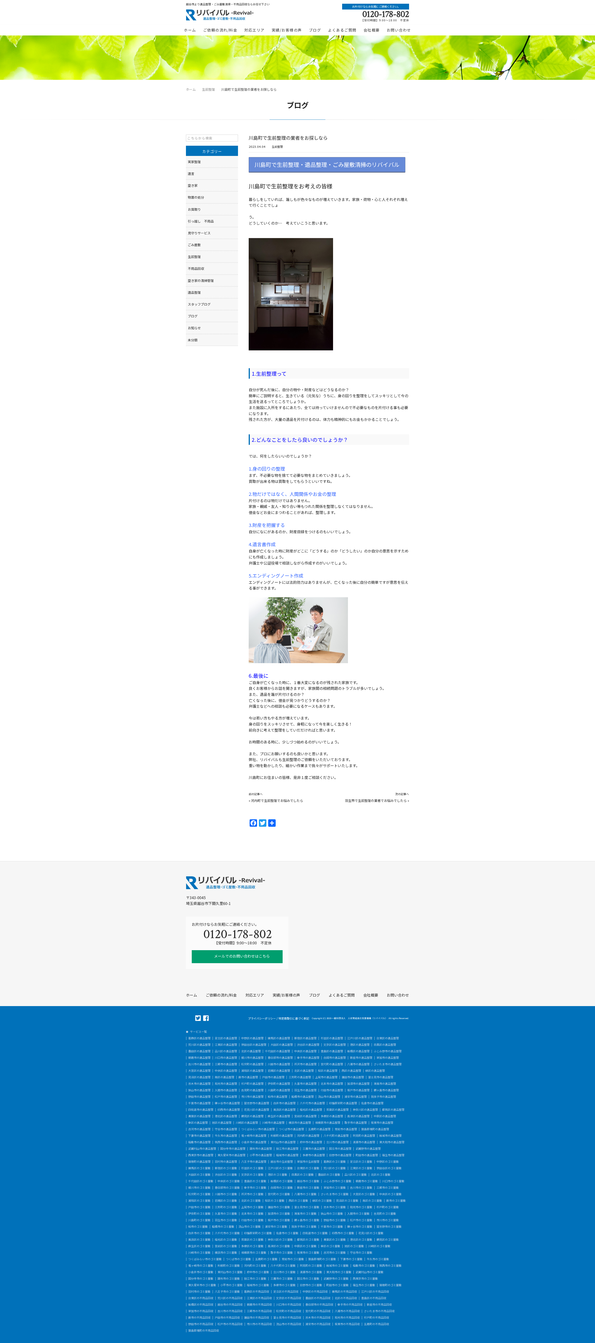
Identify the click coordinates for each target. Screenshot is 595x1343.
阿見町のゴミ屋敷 (311, 1265)
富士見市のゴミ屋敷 (306, 1207)
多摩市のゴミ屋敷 (284, 1285)
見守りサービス (199, 233)
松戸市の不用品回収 (230, 1324)
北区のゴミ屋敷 (380, 1174)
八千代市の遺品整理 (312, 1103)
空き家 (193, 185)
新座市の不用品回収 (379, 1304)
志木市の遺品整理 (199, 1083)
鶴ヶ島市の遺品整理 (386, 1090)
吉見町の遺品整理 (252, 1090)
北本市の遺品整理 (332, 1083)
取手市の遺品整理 (355, 1122)
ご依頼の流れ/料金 (220, 30)
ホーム (190, 30)
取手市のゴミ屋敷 (282, 1252)
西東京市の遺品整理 (200, 1155)
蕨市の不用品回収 (199, 1317)
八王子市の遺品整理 (253, 1161)
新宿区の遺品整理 (305, 1038)
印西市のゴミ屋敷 (343, 1233)
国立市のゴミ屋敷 (308, 1278)
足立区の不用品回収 (285, 1291)
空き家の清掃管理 (201, 280)
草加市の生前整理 (308, 1161)
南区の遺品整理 (224, 1077)
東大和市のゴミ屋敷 (338, 1272)
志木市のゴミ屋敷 (335, 1207)
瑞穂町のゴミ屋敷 (390, 1285)
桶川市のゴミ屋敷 (199, 1187)
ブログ (315, 30)
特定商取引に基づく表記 (293, 1018)
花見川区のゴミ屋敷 (370, 1233)
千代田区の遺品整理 (277, 1051)
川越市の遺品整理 (279, 1064)
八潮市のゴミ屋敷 (305, 1194)
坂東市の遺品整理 (382, 1122)
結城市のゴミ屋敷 (337, 1265)
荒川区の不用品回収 (230, 1298)
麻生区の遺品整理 (279, 1116)
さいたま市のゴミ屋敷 (335, 1194)
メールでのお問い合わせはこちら (241, 956)
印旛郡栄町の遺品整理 (343, 1103)
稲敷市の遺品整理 (199, 1142)
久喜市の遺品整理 (305, 1083)
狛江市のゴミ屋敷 (255, 1278)
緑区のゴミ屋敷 (322, 1200)
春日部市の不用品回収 (319, 1304)
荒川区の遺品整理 (199, 1044)
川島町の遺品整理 (279, 1090)
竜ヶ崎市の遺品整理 (253, 1135)
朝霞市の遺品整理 (199, 1057)
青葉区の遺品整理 (199, 1116)
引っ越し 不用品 (201, 221)
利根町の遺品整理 (282, 1135)
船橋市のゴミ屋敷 (223, 1226)
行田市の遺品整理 (332, 1090)
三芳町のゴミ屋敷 (226, 1207)
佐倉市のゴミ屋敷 (287, 1233)
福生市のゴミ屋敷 (364, 1285)
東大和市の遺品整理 (391, 1142)
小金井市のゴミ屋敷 (200, 1272)
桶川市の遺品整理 (252, 1057)
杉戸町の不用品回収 (376, 1317)
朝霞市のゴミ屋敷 (367, 1181)
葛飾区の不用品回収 (256, 1291)
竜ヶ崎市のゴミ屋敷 (200, 1265)
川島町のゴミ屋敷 (199, 1220)
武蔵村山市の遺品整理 (202, 1148)
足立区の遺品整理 (226, 1038)
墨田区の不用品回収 (318, 1298)
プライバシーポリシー (262, 1018)
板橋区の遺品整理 (358, 1051)
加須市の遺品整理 (358, 1083)
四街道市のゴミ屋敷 (315, 1233)
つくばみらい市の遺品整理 (258, 1129)
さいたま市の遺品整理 (388, 1064)
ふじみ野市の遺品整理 (388, 1051)
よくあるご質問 (342, 30)
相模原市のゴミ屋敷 (253, 1252)
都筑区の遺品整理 (393, 1109)
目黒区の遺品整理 (385, 1044)
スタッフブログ (199, 304)
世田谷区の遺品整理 (253, 1044)
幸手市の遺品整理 (308, 1057)
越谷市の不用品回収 (230, 1304)
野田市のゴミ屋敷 (335, 1220)
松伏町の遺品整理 (252, 1064)
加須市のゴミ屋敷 (279, 1213)
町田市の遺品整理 (367, 1155)
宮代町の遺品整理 (332, 1064)
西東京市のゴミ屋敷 (365, 1278)
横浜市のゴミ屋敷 (226, 1252)
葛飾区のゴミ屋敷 (335, 1161)
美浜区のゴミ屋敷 (199, 1239)
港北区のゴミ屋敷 (361, 1239)
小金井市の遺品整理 (253, 1142)
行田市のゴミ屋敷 (252, 1220)
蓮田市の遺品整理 (353, 1077)
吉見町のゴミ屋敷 (385, 1213)
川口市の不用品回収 (288, 1304)
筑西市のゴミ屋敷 (390, 1265)
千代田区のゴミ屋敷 (200, 1181)
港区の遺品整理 (360, 1044)
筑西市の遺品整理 (226, 1142)
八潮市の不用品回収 (347, 1311)
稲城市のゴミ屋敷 (258, 1285)
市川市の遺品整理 (252, 1096)
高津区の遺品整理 (358, 1116)
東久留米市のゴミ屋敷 (202, 1285)
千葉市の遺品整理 (199, 1103)
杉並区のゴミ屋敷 (252, 1168)
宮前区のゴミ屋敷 (226, 1246)
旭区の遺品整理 (221, 1122)
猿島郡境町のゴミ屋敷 (322, 1259)
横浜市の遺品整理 (300, 1122)
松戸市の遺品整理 (226, 1096)
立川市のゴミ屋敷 (284, 1272)
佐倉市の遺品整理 (372, 1103)
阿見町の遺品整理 (364, 1135)
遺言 (191, 173)
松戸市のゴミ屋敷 (361, 1220)
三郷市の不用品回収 (259, 1311)
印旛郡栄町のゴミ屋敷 (258, 1233)
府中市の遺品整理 (311, 1142)
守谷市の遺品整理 (226, 1129)
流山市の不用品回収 (288, 1324)
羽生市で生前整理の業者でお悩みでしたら (376, 800)
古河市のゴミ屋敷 (335, 1252)
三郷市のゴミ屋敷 (388, 1187)
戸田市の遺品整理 (273, 1077)
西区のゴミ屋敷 (298, 1200)
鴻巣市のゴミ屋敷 (305, 1213)
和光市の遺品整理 (226, 1083)
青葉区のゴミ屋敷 (335, 1239)
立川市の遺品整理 (337, 1142)
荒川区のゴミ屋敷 (335, 1168)
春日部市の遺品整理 (280, 1057)
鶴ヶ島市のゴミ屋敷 (306, 1220)
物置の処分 (196, 197)
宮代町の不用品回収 (318, 1311)
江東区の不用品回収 (259, 1298)
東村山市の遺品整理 (283, 1142)
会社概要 (372, 30)
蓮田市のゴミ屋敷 (279, 1207)
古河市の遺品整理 (199, 1129)
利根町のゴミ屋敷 (229, 1265)
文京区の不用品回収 (288, 1298)
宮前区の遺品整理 (305, 1116)
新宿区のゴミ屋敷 (226, 1168)
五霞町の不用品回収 (376, 1324)
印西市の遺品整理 (229, 1109)
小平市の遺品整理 (261, 1155)
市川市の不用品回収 (259, 1324)
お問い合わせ (399, 30)
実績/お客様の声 (287, 30)
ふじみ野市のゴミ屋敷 (337, 1181)
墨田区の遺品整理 (199, 1051)
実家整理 (194, 161)
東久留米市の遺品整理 (231, 1155)
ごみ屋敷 (194, 244)
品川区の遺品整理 (226, 1051)
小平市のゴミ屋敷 (231, 1285)
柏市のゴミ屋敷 (198, 1226)
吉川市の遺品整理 (199, 1064)
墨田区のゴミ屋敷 (329, 1174)
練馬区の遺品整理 (279, 1038)
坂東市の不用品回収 (347, 1324)
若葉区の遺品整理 (337, 1109)
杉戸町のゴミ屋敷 (388, 1207)
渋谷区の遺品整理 (308, 1044)
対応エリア (254, 30)
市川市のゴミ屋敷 (388, 1220)
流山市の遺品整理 (329, 1096)
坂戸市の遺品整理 (358, 1090)
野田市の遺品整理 (199, 1096)
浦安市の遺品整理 (355, 1096)
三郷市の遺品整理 (226, 1064)
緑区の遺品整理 (375, 1070)
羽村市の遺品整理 (226, 1161)
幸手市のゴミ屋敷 (255, 1187)
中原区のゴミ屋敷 (305, 1246)
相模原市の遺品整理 (327, 1122)
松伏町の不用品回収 (288, 1311)
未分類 (193, 340)
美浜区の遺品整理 (284, 1109)
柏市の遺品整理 (277, 1096)
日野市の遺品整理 (340, 1155)
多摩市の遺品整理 (314, 1155)
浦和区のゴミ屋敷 (199, 1200)
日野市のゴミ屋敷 (311, 1285)
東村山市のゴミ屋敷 (230, 1272)
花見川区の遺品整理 (256, 1109)
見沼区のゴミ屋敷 (347, 1200)
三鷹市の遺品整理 (314, 1148)
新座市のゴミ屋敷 (308, 1187)
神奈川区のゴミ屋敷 (280, 1239)
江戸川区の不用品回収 (375, 1291)
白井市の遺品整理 (284, 1103)
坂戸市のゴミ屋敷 (279, 1220)
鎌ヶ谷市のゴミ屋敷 (359, 1226)
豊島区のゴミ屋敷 (255, 1181)
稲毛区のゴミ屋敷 (226, 1239)
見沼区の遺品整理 (199, 1077)
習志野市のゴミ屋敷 (389, 1226)
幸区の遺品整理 (198, 1122)
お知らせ (194, 328)
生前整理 (277, 147)
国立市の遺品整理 (340, 1148)
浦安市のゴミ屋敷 (276, 1226)
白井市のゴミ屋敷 (199, 1233)
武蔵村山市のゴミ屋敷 (369, 1272)
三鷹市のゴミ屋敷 (282, 1278)
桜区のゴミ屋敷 (274, 1200)
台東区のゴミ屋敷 (308, 1168)
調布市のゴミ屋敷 (229, 1278)
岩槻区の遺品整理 (279, 1070)
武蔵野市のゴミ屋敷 (336, 1278)
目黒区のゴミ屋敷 (302, 1174)
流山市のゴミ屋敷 (249, 1226)
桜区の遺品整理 (327, 1070)
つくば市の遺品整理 (291, 1129)
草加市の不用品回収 (200, 1311)
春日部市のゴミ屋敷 (227, 1187)
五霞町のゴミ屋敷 (266, 1259)
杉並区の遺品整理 (332, 1038)
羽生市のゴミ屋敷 (226, 1220)
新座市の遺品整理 (361, 1057)
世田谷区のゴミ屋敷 (389, 1168)
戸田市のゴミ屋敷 (199, 1207)
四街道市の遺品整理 (200, 1109)
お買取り (194, 209)
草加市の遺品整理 (388, 1057)
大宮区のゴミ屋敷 (364, 1194)
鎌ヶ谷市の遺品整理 (227, 1103)
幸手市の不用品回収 (350, 1304)
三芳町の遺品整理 (300, 1077)
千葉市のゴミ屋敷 (332, 1226)
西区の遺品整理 (351, 1070)
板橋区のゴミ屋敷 (282, 1181)
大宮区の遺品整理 (199, 1070)
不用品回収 (196, 268)
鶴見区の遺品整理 (252, 1116)
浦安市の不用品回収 (318, 1324)
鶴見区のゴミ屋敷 (388, 1239)
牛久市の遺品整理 (226, 1135)
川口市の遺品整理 (226, 1057)
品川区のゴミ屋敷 (355, 1174)
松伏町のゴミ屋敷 (199, 1194)
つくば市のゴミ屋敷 (238, 1259)
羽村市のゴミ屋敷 (199, 1291)
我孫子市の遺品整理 (383, 1096)
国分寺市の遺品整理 (232, 1148)
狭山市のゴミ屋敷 (332, 1213)
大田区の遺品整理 (282, 1044)
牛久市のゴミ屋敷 (378, 1259)
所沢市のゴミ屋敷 (252, 1194)
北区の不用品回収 (346, 1298)
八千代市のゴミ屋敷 (227, 1233)
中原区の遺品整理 (385, 1116)
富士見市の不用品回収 (287, 1317)
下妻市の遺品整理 (199, 1135)
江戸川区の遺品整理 (359, 1038)
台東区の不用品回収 (200, 1298)
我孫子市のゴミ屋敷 (304, 1226)
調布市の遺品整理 (261, 1148)
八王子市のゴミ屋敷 (227, 1291)
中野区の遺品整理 (252, 1038)
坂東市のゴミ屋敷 (308, 1252)
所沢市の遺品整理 (305, 1064)
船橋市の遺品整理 (302, 1096)
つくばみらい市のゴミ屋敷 (205, 1259)
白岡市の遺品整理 (335, 1057)
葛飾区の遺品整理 (199, 1038)
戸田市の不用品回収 (227, 1317)
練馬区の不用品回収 (344, 1291)
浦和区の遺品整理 (252, 1070)
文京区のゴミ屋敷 (252, 1174)
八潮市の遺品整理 (358, 1064)
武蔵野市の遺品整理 (368, 1148)
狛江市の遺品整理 (287, 1148)
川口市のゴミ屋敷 (393, 1181)
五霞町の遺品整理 (319, 1129)
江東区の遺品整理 (226, 1044)
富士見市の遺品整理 (380, 1077)
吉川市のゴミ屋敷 (361, 1187)
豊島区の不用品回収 (373, 1298)
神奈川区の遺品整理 (365, 1109)
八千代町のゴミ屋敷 (283, 1265)
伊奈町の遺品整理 (279, 1083)
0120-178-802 (385, 14)
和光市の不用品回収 (347, 1317)
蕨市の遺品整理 (248, 1077)
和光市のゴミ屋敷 (361, 1207)
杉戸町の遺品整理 (252, 1083)
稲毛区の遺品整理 (311, 1109)
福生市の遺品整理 (393, 1155)
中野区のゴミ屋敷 (388, 1161)
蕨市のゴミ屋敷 (396, 1200)
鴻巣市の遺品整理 (385, 1083)
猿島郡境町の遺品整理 (375, 1129)
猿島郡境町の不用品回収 (203, 1330)
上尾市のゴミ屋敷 (252, 1207)
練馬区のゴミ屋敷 (199, 1168)
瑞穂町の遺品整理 (199, 1161)
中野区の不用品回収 (315, 1291)
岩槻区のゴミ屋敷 (226, 1200)
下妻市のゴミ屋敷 (351, 1259)
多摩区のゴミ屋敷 (252, 1246)
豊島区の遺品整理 (332, 1051)
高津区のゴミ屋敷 (279, 1246)
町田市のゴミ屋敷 (337, 1285)
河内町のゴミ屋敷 (255, 1265)
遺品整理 (194, 292)
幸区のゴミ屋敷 (330, 1246)
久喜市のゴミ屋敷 (226, 1213)
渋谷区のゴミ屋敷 (226, 1174)
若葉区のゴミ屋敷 (252, 1239)
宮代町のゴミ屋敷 (279, 1194)
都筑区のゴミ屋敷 (308, 1239)
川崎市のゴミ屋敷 (199, 1252)
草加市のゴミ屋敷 (335, 1187)
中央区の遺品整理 (305, 1051)
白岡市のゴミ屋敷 (282, 1187)
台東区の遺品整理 (388, 1038)
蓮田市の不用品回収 (256, 1317)
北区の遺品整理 (251, 1051)
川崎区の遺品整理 (247, 1122)
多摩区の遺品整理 (332, 1116)
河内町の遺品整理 (308, 1135)
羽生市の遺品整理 (305, 1090)
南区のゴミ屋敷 (372, 1200)
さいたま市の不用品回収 (379, 1311)
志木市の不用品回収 (318, 1317)
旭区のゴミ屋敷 (354, 1246)
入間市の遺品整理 (226, 1090)
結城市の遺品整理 (390, 1135)
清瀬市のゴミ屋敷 (311, 1272)
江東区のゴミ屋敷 (361, 1168)
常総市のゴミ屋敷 (293, 1259)
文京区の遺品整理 (335, 1044)
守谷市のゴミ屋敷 (361, 1252)
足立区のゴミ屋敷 (361, 1161)
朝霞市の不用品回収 (259, 1304)
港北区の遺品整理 (226, 1116)
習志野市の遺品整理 (256, 1103)
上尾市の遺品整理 (326, 1077)
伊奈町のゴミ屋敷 (199, 1213)
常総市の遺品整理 (346, 1129)
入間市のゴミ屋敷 (358, 1213)
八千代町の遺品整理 (336, 1135)
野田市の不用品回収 (200, 1324)
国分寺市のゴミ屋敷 (200, 1278)
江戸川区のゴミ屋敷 (280, 1168)
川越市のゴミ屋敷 (226, 1194)
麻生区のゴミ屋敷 (199, 1246)
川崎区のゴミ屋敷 (379, 1246)
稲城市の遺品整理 (287, 1155)
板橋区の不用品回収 (200, 1304)
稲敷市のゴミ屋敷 (364, 1265)
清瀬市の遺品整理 (364, 1142)
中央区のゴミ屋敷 (229, 1181)
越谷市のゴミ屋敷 (308, 1181)
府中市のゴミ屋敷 (258, 1272)
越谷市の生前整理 (282, 1161)
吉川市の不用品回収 (230, 1311)
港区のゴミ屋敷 (277, 1174)
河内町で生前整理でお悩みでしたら (277, 800)
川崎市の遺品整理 (273, 1122)
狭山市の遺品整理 (199, 1090)
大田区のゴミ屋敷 (199, 1174)
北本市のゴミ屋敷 (252, 1213)
